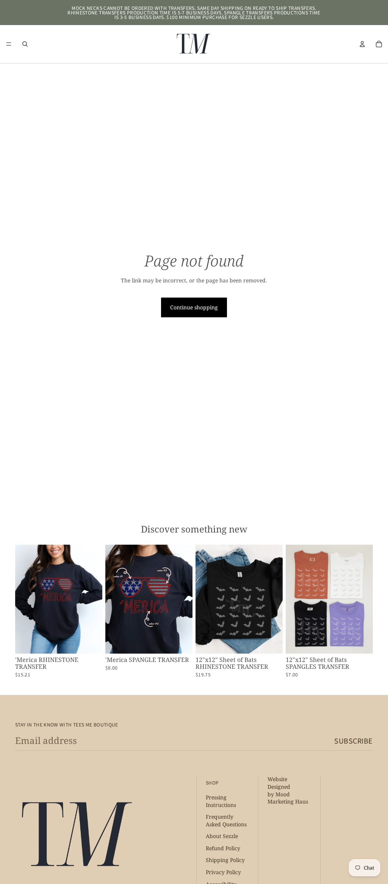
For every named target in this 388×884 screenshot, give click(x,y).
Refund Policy (223, 848)
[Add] (90, 642)
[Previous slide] (23, 599)
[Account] (362, 44)
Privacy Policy (223, 872)
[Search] (25, 44)
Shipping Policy (225, 860)
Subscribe (353, 740)
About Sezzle (222, 836)
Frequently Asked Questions (226, 820)
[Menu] (8, 44)
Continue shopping (194, 307)
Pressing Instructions (221, 801)
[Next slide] (94, 599)
